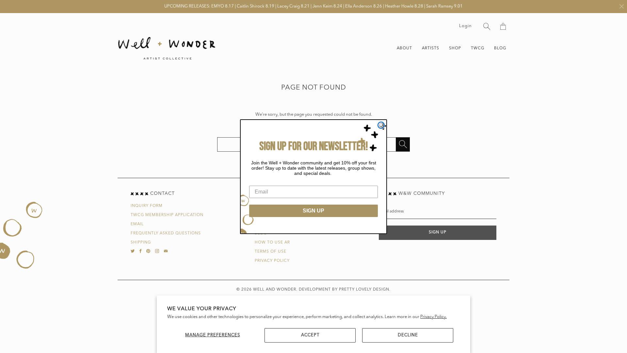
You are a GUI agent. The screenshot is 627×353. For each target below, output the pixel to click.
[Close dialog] (381, 125)
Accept (310, 335)
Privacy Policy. (433, 317)
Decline (408, 335)
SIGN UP (313, 210)
